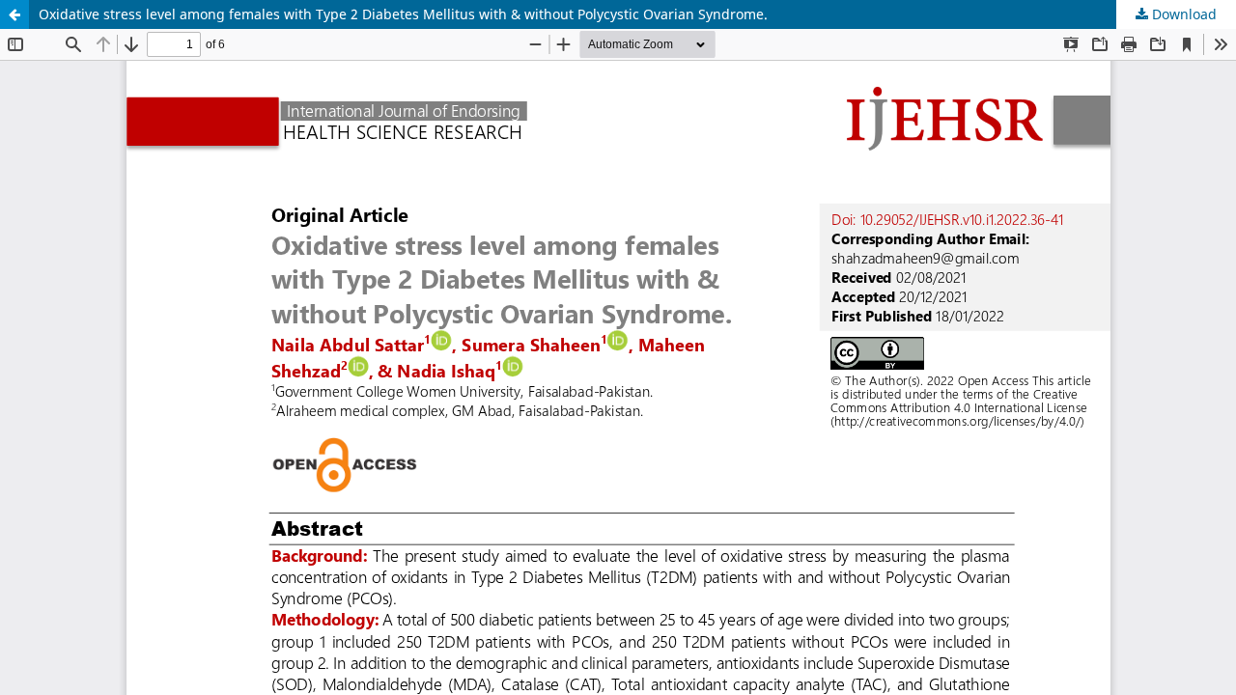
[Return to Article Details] (14, 14)
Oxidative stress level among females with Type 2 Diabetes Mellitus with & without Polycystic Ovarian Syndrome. (403, 14)
